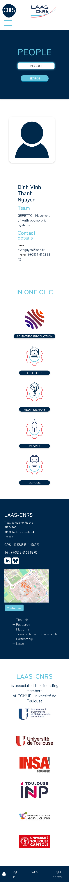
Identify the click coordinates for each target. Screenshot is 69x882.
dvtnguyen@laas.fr (31, 249)
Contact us (14, 608)
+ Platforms (21, 629)
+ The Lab (20, 619)
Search (34, 78)
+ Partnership (22, 638)
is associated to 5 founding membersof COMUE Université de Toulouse (35, 693)
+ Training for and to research (34, 633)
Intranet (33, 871)
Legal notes (57, 874)
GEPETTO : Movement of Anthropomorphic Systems (34, 220)
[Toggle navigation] (7, 23)
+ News (18, 643)
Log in (13, 874)
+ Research (21, 624)
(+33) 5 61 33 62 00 (24, 552)
